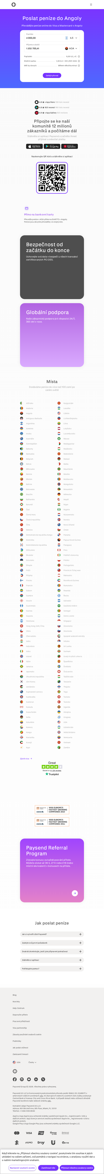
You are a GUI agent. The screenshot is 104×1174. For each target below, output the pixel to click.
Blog (15, 995)
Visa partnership (20, 1028)
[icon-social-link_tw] (43, 1079)
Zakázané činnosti (20, 1054)
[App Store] (34, 146)
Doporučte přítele (20, 1015)
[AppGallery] (69, 146)
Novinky (16, 1001)
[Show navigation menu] (91, 4)
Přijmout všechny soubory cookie (77, 1168)
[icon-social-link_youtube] (29, 1079)
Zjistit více (24, 759)
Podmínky (17, 1041)
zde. (42, 1096)
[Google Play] (52, 146)
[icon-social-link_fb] (15, 1079)
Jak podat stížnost (20, 1048)
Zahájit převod (52, 75)
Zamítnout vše (48, 1168)
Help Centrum (18, 1008)
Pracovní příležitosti (21, 1021)
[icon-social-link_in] (22, 1079)
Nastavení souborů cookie (22, 1168)
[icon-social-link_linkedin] (36, 1079)
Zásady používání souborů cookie (27, 1034)
